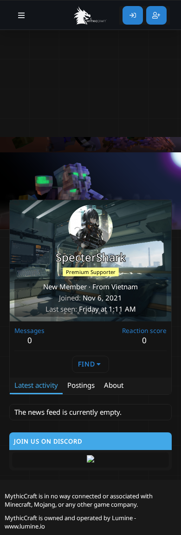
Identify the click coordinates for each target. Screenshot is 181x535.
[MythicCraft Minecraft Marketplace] (90, 15)
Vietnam (124, 286)
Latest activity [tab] (36, 385)
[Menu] (21, 15)
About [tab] (113, 385)
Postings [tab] (81, 385)
